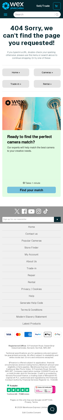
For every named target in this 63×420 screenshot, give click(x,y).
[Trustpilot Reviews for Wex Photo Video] (18, 389)
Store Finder (31, 247)
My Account (31, 254)
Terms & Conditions (31, 309)
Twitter (17, 211)
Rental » (47, 84)
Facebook (24, 211)
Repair (31, 275)
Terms (35, 402)
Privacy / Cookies (31, 289)
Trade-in (31, 268)
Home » (16, 72)
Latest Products (31, 323)
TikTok (46, 211)
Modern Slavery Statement (31, 316)
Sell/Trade (43, 5)
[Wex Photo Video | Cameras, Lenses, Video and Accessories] (13, 6)
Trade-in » (15, 84)
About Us (31, 261)
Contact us (31, 233)
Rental (31, 282)
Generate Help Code (31, 302)
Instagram (38, 211)
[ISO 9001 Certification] (45, 390)
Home (31, 226)
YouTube (31, 211)
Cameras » (47, 72)
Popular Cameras (32, 240)
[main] (31, 108)
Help (31, 296)
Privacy (28, 402)
